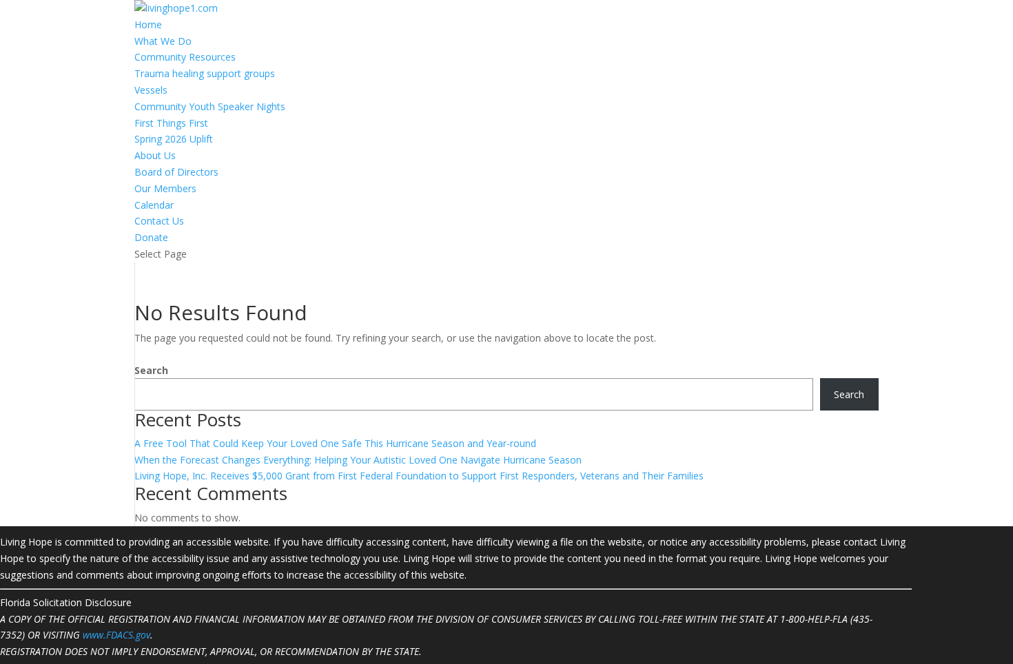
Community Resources (185, 56)
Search (151, 370)
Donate (151, 237)
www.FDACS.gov (116, 634)
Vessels (150, 89)
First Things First (171, 122)
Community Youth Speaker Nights (209, 106)
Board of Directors (176, 171)
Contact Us (159, 220)
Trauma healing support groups (204, 73)
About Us (155, 155)
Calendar (154, 204)
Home (148, 24)
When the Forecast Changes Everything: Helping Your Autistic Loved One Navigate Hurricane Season (358, 459)
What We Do (163, 41)
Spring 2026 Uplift (173, 138)
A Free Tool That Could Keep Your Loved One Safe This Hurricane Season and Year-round (335, 443)
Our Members (165, 188)
